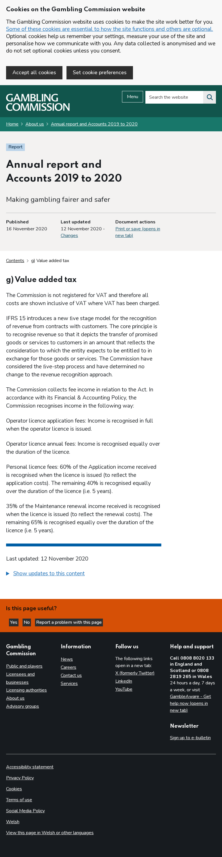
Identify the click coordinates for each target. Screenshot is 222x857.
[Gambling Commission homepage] (38, 109)
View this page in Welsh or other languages (50, 833)
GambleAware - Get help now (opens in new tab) (190, 703)
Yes (14, 622)
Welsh (12, 822)
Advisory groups (22, 706)
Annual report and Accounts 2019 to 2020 (94, 124)
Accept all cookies (34, 72)
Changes (69, 235)
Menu (132, 97)
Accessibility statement (29, 767)
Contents (15, 260)
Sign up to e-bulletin (190, 738)
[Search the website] (209, 97)
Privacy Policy (20, 778)
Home (12, 124)
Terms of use (19, 800)
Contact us (71, 675)
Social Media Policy (25, 811)
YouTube (123, 689)
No (27, 622)
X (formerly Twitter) (135, 673)
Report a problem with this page (69, 622)
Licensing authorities (26, 690)
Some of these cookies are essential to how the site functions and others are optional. (109, 29)
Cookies (14, 789)
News (67, 659)
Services (69, 683)
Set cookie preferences (100, 72)
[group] (83, 574)
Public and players (24, 666)
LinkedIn (123, 681)
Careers (68, 667)
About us (34, 124)
